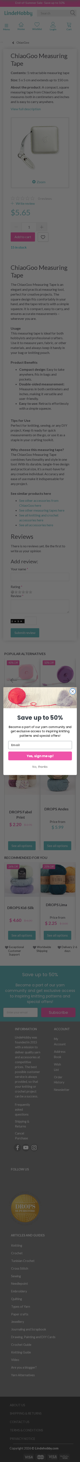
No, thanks (40, 767)
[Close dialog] (73, 691)
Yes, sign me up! (39, 756)
